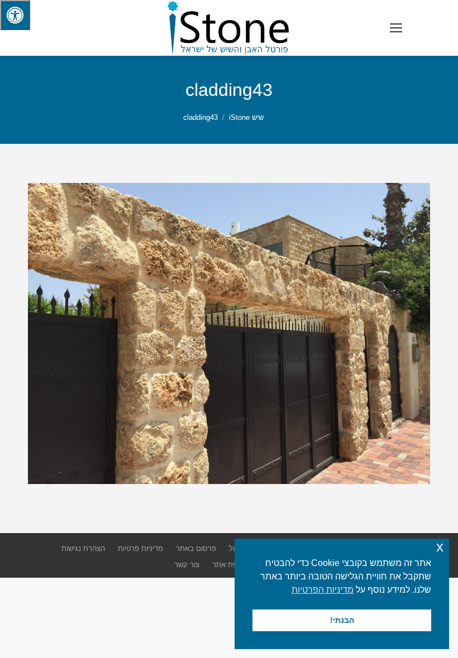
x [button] (439, 546)
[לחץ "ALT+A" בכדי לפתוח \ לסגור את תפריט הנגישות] (15, 15)
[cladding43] (229, 333)
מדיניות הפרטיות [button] (323, 589)
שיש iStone (246, 117)
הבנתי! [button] (342, 620)
